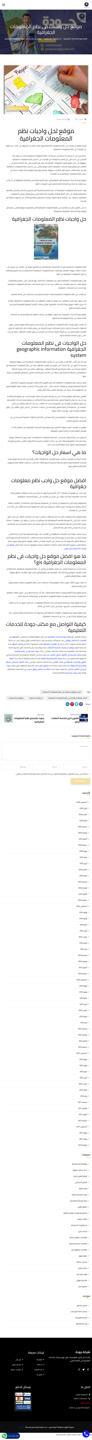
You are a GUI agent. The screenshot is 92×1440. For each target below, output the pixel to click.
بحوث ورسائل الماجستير (78, 1200)
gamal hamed (62, 119)
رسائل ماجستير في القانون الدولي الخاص (65, 655)
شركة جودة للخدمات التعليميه (59, 637)
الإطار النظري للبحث (80, 1176)
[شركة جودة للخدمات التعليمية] (86, 4)
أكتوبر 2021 (83, 1114)
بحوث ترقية (83, 1188)
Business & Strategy (79, 1164)
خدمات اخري (82, 1231)
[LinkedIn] (67, 704)
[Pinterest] (72, 704)
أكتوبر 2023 (83, 967)
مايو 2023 (83, 998)
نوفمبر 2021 (82, 1108)
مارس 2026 (83, 814)
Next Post (40, 714)
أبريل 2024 (83, 930)
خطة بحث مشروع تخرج (79, 1249)
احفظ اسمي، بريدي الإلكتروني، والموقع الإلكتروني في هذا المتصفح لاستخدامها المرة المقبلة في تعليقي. (51, 773)
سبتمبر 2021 (82, 1120)
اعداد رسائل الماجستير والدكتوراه (53, 658)
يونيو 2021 (83, 1139)
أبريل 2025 (83, 863)
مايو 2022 (83, 1071)
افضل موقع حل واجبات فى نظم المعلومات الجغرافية (67, 698)
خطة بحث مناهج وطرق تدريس (38, 669)
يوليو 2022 (83, 1059)
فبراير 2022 (83, 1090)
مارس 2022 (83, 1083)
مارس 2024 (83, 937)
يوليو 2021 (83, 1132)
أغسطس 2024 (81, 906)
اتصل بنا (39, 1374)
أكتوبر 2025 (83, 839)
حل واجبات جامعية (36, 698)
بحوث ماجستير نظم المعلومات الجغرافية (29, 720)
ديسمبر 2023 (82, 955)
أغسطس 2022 (81, 1053)
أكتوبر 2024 (83, 894)
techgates (21, 1427)
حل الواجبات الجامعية (51, 644)
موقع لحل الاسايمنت (16, 698)
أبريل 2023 (83, 1004)
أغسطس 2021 (81, 1126)
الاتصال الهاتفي (70, 640)
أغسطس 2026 (81, 802)
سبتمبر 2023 (82, 973)
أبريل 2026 (83, 808)
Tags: (88, 692)
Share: (87, 704)
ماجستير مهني (81, 1280)
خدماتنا (39, 1364)
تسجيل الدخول (82, 1305)
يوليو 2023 (83, 986)
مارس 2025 (83, 869)
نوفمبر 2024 (82, 888)
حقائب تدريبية (82, 1219)
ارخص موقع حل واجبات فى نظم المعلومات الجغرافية (62, 692)
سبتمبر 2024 (82, 900)
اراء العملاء (38, 1369)
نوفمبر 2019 (82, 1145)
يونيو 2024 (83, 918)
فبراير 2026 (83, 820)
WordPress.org (81, 1323)
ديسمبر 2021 (82, 1102)
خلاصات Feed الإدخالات (78, 1311)
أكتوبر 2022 (83, 1041)
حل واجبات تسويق (19, 644)
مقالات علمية (16, 1369)
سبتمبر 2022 (82, 1047)
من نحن (18, 1359)
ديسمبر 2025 (82, 826)
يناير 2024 (83, 949)
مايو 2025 (83, 857)
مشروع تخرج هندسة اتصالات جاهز (65, 720)
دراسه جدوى (82, 1268)
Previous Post (74, 714)
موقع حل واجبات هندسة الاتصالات (60, 647)
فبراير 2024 (83, 943)
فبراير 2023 (83, 1016)
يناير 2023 (83, 1022)
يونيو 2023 (83, 992)
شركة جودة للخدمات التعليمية (75, 38)
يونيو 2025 (83, 851)
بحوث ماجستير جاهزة (79, 1194)
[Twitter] (77, 704)
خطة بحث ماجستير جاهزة (78, 1243)
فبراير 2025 (83, 875)
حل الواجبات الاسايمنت (52, 38)
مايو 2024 (83, 924)
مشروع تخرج (44, 665)
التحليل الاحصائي (81, 1182)
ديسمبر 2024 (82, 881)
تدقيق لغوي (82, 1207)
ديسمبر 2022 (82, 1028)
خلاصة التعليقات (81, 1317)
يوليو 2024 (83, 912)
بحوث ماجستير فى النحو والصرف (26, 651)
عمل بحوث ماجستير (73, 673)
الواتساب (82, 640)
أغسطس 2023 (81, 979)
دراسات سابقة (82, 1262)
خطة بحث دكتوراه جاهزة (78, 1237)
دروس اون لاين (81, 1274)
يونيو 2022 (83, 1065)
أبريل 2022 (83, 1077)
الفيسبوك (15, 637)
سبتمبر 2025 (82, 845)
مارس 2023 (83, 1010)
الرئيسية (39, 1359)
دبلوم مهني (82, 1256)
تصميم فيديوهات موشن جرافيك (75, 1213)
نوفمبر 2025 (82, 832)
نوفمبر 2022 (82, 1035)
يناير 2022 (83, 1096)
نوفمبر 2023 (82, 961)
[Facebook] (81, 704)
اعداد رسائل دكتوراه (80, 1170)
